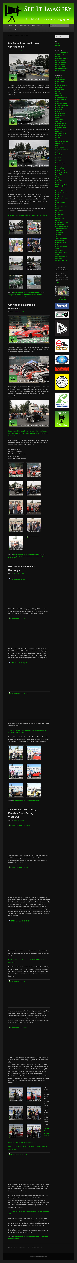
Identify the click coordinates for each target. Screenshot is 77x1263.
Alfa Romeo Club (60, 79)
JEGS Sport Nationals (61, 141)
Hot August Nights (60, 133)
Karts (56, 145)
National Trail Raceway (61, 169)
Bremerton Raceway (61, 85)
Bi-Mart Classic (59, 81)
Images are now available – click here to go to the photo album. (27, 215)
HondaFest (58, 131)
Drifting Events (59, 111)
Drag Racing (19, 292)
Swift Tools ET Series (61, 226)
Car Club (57, 91)
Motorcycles (58, 159)
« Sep (57, 283)
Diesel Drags (59, 107)
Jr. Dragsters (59, 143)
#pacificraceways (13, 296)
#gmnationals (27, 294)
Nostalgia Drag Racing (61, 173)
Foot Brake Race (60, 115)
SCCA (57, 212)
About (10, 30)
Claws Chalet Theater (61, 103)
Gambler (57, 117)
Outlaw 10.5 (58, 181)
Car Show (58, 93)
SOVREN (57, 216)
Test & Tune (58, 230)
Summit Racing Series (61, 222)
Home (10, 26)
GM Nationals (27, 292)
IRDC (56, 139)
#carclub (10, 556)
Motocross (58, 157)
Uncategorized (59, 240)
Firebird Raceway (60, 113)
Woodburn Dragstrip (13, 1238)
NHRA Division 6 (60, 171)
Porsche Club (59, 191)
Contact (17, 30)
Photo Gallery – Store (38, 26)
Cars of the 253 (59, 95)
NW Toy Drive (59, 175)
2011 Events (58, 77)
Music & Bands (59, 161)
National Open (59, 167)
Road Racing (59, 211)
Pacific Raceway (24, 26)
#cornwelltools (12, 294)
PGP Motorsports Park (61, 185)
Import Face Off (59, 135)
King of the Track (60, 147)
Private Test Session (61, 197)
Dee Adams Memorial (61, 105)
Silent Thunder (44, 1236)
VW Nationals (59, 250)
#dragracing (20, 294)
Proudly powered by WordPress (38, 1256)
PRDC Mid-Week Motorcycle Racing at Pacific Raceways (61, 68)
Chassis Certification (61, 97)
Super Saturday (59, 224)
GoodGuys (58, 121)
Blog (16, 26)
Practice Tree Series (61, 193)
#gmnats (33, 294)
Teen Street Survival (61, 228)
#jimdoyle (39, 294)
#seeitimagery (22, 296)
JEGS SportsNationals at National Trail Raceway (61, 54)
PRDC (57, 195)
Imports (57, 137)
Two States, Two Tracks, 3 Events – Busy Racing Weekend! (23, 813)
